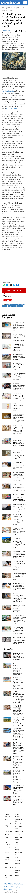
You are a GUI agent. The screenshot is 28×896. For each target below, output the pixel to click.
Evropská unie (21, 304)
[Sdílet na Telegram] (14, 285)
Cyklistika (18, 868)
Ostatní (17, 835)
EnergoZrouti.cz (6, 7)
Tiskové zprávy (17, 872)
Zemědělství (8, 848)
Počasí (7, 853)
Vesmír (17, 875)
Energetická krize (18, 853)
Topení (14, 306)
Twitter (5, 886)
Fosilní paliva (19, 832)
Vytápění (5, 306)
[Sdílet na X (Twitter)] (25, 31)
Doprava (7, 819)
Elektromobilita (19, 820)
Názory (7, 863)
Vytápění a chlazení (18, 838)
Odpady (7, 835)
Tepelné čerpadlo (11, 304)
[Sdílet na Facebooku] (20, 31)
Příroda (17, 860)
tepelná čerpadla (8, 91)
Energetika (18, 824)
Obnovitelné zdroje (8, 825)
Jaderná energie (7, 858)
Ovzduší (7, 845)
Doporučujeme (8, 876)
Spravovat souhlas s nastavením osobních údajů (12, 888)
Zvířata (7, 837)
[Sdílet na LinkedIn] (17, 285)
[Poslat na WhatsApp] (16, 31)
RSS (9, 886)
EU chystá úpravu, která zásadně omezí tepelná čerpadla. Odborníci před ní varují (13, 9)
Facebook (20, 885)
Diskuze (8, 296)
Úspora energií (17, 849)
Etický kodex (17, 883)
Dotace (17, 857)
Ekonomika (15, 7)
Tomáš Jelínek (6, 30)
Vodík (17, 845)
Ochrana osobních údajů (10, 885)
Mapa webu (14, 886)
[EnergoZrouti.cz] (11, 3)
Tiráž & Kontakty (8, 883)
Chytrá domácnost (8, 816)
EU (16, 304)
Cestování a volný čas (18, 864)
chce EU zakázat (11, 108)
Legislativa (19, 306)
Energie (10, 306)
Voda (16, 842)
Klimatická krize (18, 828)
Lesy (6, 842)
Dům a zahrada (17, 816)
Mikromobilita (9, 869)
